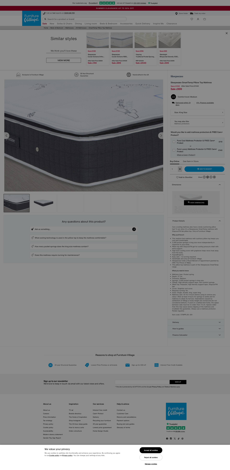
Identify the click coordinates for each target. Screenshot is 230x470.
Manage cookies (151, 464)
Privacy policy (67, 455)
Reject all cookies (151, 457)
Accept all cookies (151, 450)
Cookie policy (54, 455)
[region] (115, 457)
